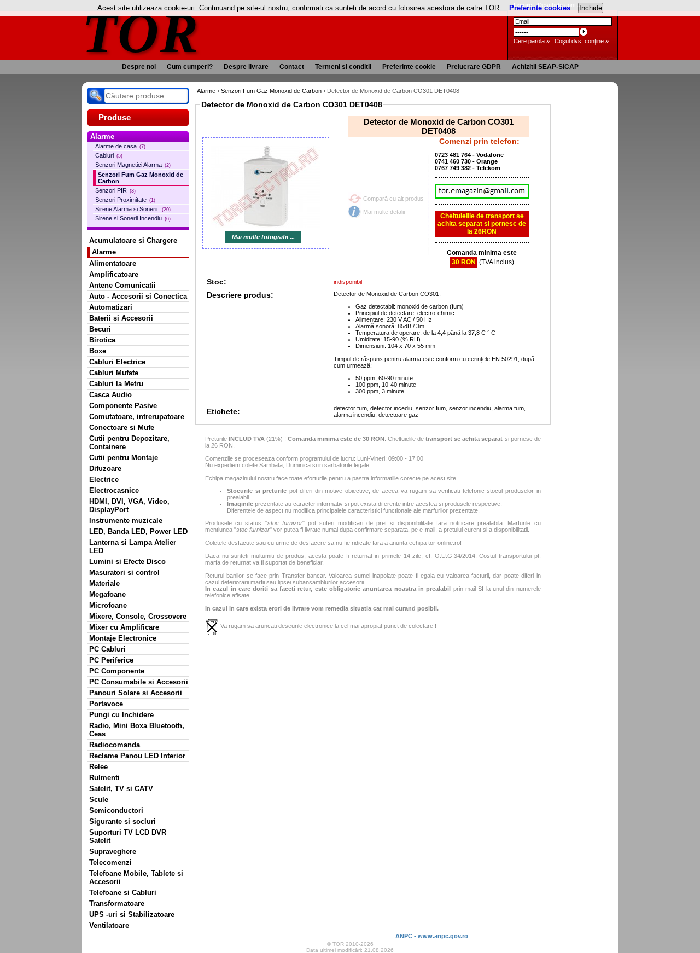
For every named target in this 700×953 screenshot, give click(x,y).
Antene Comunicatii (122, 285)
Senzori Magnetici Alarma (133, 164)
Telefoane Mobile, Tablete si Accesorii (136, 877)
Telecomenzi (110, 862)
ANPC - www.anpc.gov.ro (431, 936)
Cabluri (108, 155)
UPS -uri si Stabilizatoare (131, 914)
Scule (98, 799)
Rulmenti (104, 778)
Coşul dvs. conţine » (582, 41)
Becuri (100, 329)
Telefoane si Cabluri (122, 892)
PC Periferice (111, 660)
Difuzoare (105, 468)
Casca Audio (110, 395)
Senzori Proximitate (125, 199)
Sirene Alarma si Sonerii (133, 209)
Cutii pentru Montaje (123, 458)
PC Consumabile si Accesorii (138, 682)
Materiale (104, 583)
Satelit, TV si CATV (121, 789)
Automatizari (110, 307)
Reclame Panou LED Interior (137, 756)
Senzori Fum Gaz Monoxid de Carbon (140, 177)
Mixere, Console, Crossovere (137, 616)
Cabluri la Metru (116, 384)
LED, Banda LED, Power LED (138, 531)
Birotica (102, 340)
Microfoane (108, 605)
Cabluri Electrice (117, 362)
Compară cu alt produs (393, 198)
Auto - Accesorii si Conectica (138, 296)
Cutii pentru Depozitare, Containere (129, 442)
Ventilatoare (109, 925)
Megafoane (107, 594)
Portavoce (106, 704)
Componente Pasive (123, 406)
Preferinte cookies (539, 8)
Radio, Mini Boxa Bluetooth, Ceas (136, 730)
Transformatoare (116, 903)
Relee (98, 767)
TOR (141, 32)
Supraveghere (112, 851)
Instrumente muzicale (125, 520)
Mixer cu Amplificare (124, 627)
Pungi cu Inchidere (121, 715)
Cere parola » (532, 41)
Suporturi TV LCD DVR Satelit (127, 836)
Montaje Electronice (122, 638)
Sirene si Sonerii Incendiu (133, 218)
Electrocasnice (114, 490)
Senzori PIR (115, 190)
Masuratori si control (124, 572)
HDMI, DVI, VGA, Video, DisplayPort (129, 505)
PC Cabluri (107, 649)
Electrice (104, 479)
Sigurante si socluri (122, 821)
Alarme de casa (120, 146)
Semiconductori (116, 810)
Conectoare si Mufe (121, 427)
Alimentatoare (112, 263)
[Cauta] (96, 96)
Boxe (97, 351)
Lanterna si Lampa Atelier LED (132, 546)
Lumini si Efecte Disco (127, 561)
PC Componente (116, 671)
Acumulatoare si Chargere (133, 240)
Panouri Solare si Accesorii (135, 693)
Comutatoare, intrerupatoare (136, 416)
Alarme (104, 252)
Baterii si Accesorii (121, 318)
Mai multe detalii (384, 211)
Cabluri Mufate (113, 373)
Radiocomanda (114, 745)
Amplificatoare (113, 274)
